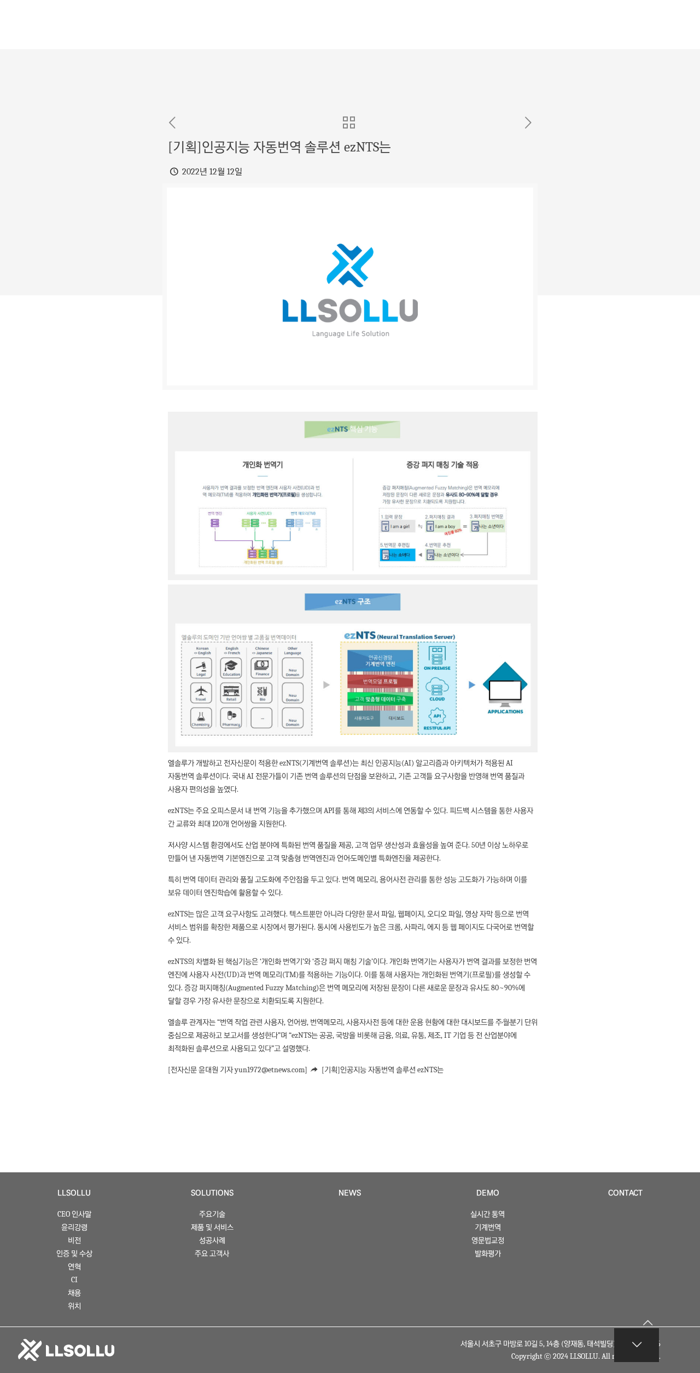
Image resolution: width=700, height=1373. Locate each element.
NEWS (350, 1193)
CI (74, 1279)
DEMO (487, 1193)
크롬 (394, 927)
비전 (74, 1240)
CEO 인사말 (74, 1214)
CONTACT (625, 1193)
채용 (74, 1293)
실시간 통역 (487, 1214)
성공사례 (212, 1240)
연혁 (74, 1266)
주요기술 (212, 1214)
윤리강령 (74, 1227)
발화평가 (488, 1253)
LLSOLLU (74, 1193)
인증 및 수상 (74, 1253)
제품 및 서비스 (212, 1227)
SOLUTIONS (212, 1193)
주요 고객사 (212, 1253)
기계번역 (488, 1227)
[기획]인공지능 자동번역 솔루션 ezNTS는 (383, 1069)
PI (331, 810)
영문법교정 (487, 1240)
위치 (74, 1306)
